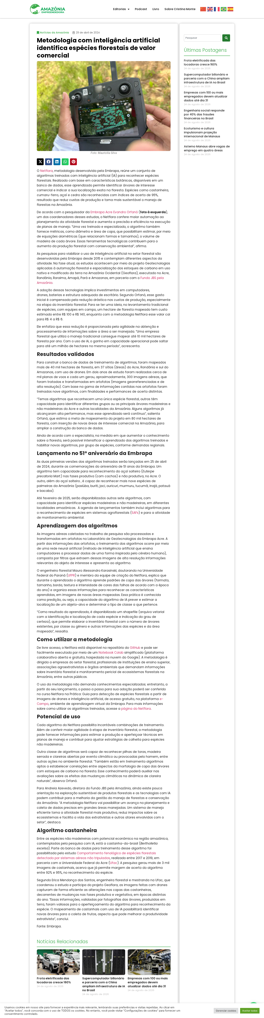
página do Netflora (136, 708)
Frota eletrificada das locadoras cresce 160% (54, 980)
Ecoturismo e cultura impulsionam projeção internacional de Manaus (202, 132)
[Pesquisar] (226, 38)
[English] (210, 9)
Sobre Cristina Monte (180, 9)
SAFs (135, 513)
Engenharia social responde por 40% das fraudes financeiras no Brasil (204, 114)
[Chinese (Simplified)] (203, 9)
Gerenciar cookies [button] (226, 1010)
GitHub (135, 648)
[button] (40, 161)
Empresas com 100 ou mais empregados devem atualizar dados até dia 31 (148, 982)
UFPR (71, 575)
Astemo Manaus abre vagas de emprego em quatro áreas (207, 148)
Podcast (141, 9)
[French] (217, 9)
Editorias (119, 9)
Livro (155, 9)
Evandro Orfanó (125, 212)
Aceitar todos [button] (249, 1010)
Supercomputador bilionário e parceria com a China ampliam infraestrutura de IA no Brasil (103, 984)
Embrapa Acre (101, 212)
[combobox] (202, 38)
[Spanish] (231, 9)
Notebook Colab (111, 652)
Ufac (113, 863)
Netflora (46, 171)
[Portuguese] (224, 9)
